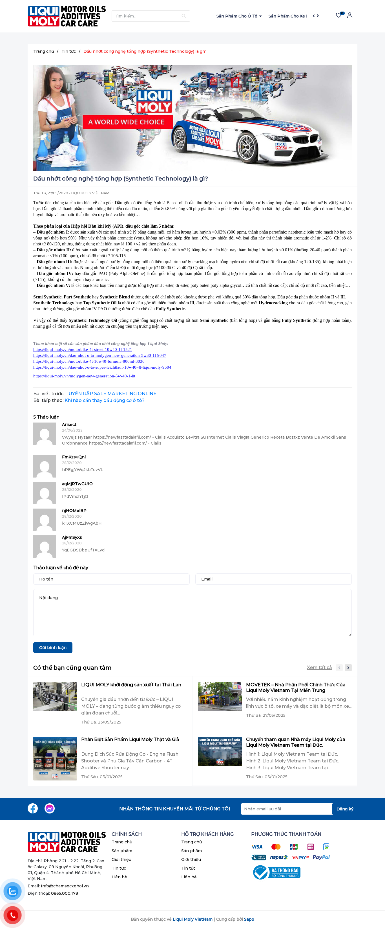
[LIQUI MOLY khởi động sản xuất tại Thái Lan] (55, 703)
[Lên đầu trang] (369, 901)
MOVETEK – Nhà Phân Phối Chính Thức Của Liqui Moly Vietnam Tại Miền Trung (296, 687)
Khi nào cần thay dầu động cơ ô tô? (105, 400)
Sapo (249, 919)
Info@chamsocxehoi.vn (65, 886)
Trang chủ (122, 842)
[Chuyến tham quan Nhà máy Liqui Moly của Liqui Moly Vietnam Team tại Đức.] (220, 758)
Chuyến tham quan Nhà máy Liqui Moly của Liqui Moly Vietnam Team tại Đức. (295, 742)
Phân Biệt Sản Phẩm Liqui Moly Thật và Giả (130, 739)
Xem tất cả (319, 667)
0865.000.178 (64, 893)
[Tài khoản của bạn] (349, 17)
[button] (348, 667)
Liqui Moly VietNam (193, 919)
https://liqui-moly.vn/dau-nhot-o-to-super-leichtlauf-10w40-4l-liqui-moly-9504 (102, 367)
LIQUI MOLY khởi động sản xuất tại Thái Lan (131, 684)
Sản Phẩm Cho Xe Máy (292, 16)
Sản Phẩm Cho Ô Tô (237, 16)
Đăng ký (345, 809)
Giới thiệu (121, 859)
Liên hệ (119, 876)
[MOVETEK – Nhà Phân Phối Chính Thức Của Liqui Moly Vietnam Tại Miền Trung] (220, 700)
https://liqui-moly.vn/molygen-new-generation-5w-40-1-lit (84, 376)
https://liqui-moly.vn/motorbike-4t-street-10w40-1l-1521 (82, 349)
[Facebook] (33, 808)
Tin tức (119, 868)
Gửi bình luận (53, 647)
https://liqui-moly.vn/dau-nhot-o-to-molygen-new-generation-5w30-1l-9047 (99, 355)
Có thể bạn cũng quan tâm (72, 667)
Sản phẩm (122, 850)
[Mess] (50, 808)
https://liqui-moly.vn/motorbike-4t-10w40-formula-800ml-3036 (89, 361)
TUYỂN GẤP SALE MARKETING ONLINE (110, 393)
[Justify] (184, 16)
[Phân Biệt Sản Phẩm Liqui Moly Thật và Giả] (55, 758)
